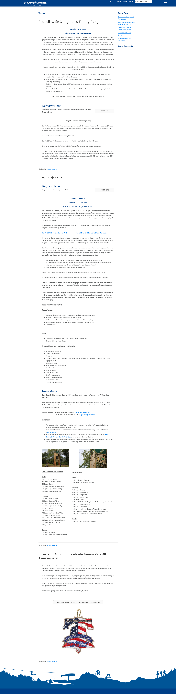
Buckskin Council (35, 5)
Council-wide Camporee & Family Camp (68, 21)
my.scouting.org (52, 432)
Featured (54, 169)
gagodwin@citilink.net (88, 415)
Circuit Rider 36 (50, 178)
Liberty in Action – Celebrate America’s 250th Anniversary (73, 556)
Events (48, 169)
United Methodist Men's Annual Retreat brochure (91, 233)
